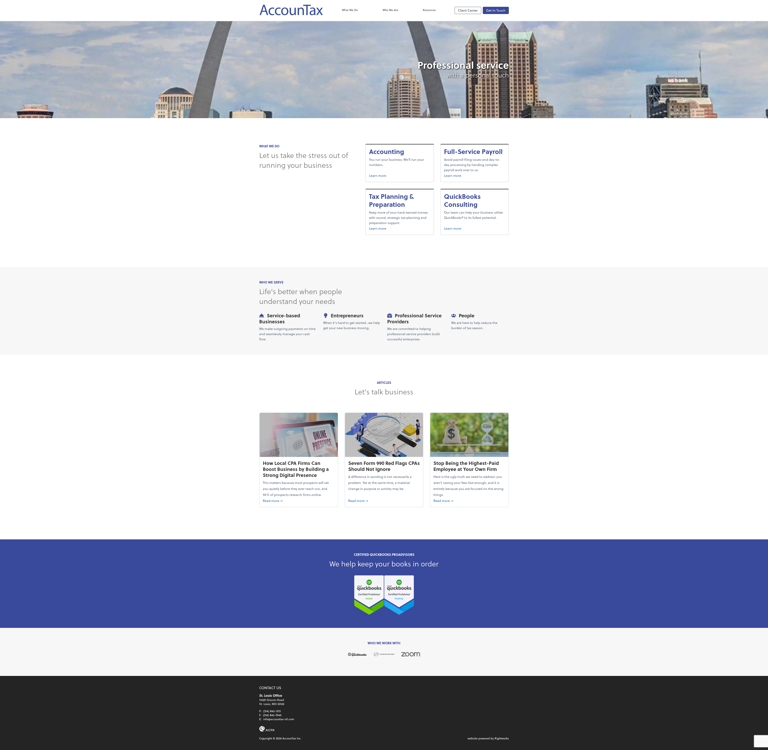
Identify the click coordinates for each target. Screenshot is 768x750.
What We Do (350, 10)
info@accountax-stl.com (278, 719)
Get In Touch (495, 10)
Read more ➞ (299, 500)
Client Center (468, 10)
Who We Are (390, 10)
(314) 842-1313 (272, 711)
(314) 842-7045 (272, 715)
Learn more (392, 175)
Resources (429, 10)
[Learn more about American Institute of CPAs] (267, 729)
